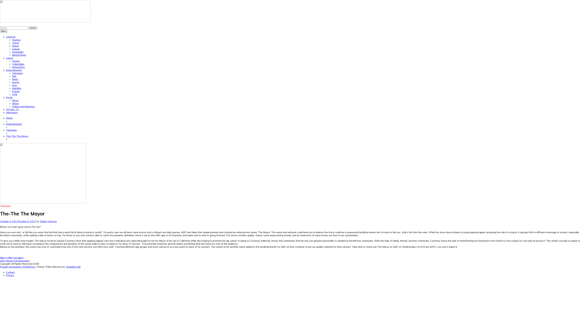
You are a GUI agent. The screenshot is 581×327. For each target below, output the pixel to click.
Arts (14, 85)
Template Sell (73, 266)
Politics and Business (23, 106)
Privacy (10, 275)
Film (14, 76)
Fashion (16, 39)
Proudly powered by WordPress (17, 266)
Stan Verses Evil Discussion (15, 260)
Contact (10, 272)
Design (16, 61)
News (15, 100)
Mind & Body (19, 54)
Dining (15, 45)
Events (16, 91)
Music (15, 79)
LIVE (14, 94)
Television (17, 73)
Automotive (18, 67)
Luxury (9, 57)
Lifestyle (10, 36)
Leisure (16, 48)
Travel (15, 42)
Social (9, 97)
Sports (15, 82)
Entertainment (14, 70)
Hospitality (18, 51)
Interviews (12, 112)
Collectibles (18, 64)
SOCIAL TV (12, 109)
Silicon (15, 103)
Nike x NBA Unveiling (11, 257)
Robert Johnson (48, 221)
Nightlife (16, 88)
